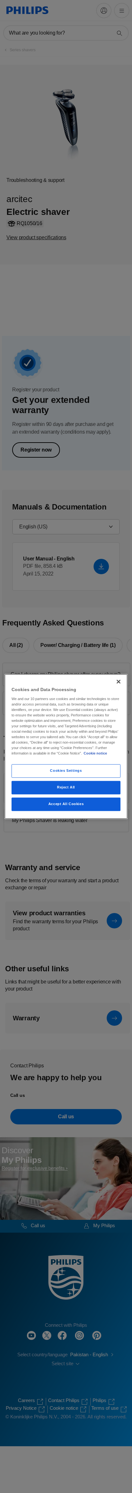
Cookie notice (95, 753)
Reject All (66, 787)
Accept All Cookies (66, 804)
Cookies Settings (66, 771)
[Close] (118, 681)
